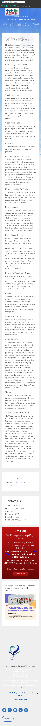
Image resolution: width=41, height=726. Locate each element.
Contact (20, 695)
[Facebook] (4, 710)
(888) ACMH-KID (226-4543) (25, 19)
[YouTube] (15, 710)
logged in (19, 482)
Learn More (20, 574)
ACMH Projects (14, 693)
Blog (26, 6)
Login (29, 6)
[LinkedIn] (20, 710)
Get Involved (26, 693)
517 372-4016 (23, 17)
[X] (10, 710)
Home (5, 693)
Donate (7, 719)
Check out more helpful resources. (20, 569)
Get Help (35, 693)
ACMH (12, 12)
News (22, 6)
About (18, 6)
